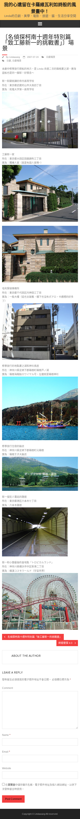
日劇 (9, 60)
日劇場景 (50, 57)
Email (6, 751)
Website (6, 768)
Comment (7, 688)
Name (6, 735)
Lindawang (14, 57)
